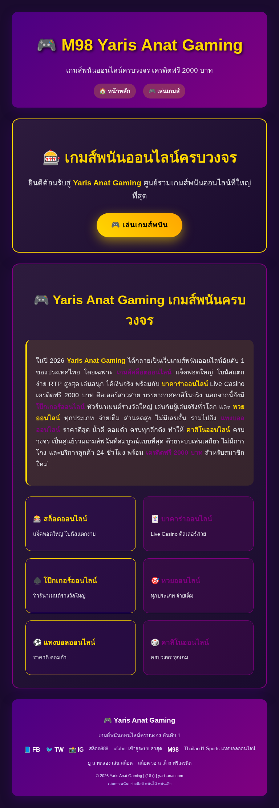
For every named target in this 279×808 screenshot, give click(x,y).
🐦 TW (55, 750)
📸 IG (76, 750)
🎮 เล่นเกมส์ (164, 91)
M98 (173, 750)
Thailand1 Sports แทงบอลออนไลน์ (219, 748)
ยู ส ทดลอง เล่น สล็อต (110, 763)
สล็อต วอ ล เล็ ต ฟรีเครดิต (164, 763)
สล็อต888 (98, 748)
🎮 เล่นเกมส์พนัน (139, 225)
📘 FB (32, 750)
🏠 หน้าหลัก (114, 91)
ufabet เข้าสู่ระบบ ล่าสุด (138, 748)
